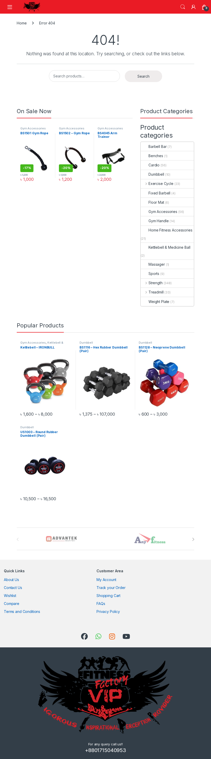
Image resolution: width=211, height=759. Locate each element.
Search (183, 7)
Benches (155, 156)
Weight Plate (158, 301)
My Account (106, 579)
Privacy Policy (108, 611)
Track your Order (111, 587)
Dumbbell (156, 174)
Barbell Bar (157, 146)
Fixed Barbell (159, 193)
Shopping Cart (108, 595)
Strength (155, 283)
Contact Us (13, 587)
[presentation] (193, 539)
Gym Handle (158, 221)
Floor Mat (156, 202)
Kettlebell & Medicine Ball (169, 247)
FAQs (100, 603)
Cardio (154, 165)
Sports (153, 273)
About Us (11, 579)
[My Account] (193, 7)
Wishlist (10, 595)
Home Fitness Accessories (170, 230)
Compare (11, 603)
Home (22, 23)
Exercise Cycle (160, 183)
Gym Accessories (33, 128)
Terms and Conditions (22, 611)
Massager (156, 264)
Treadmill (156, 292)
